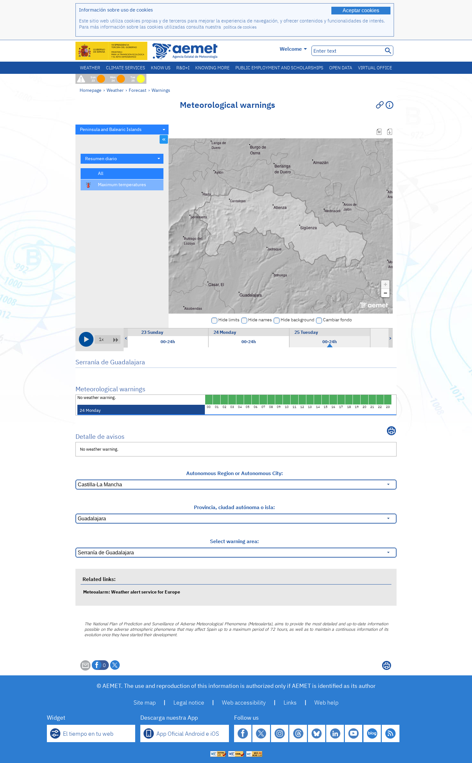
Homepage (90, 90)
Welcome (291, 49)
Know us (160, 68)
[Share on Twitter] (115, 665)
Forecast (137, 90)
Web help (326, 702)
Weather (90, 68)
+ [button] (385, 284)
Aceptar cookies (361, 10)
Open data (340, 68)
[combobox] (122, 129)
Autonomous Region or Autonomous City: (234, 473)
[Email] (85, 668)
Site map (145, 702)
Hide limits (229, 320)
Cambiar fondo (337, 320)
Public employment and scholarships (279, 68)
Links (290, 702)
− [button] (385, 293)
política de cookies (240, 27)
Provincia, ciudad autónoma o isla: (234, 507)
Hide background (297, 320)
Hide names (260, 320)
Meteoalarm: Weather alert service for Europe (131, 592)
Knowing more (212, 68)
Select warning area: (234, 541)
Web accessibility (244, 702)
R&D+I (182, 68)
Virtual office (375, 68)
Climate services (125, 68)
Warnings (161, 90)
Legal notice (188, 702)
